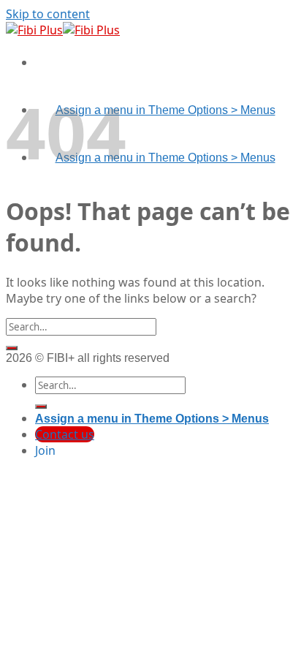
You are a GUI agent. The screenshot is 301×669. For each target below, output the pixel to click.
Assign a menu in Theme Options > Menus (165, 110)
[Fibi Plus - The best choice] (63, 30)
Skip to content (48, 14)
